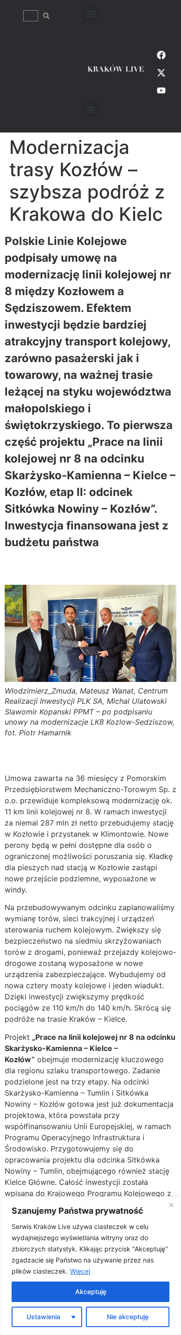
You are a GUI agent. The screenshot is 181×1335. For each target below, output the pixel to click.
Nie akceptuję (128, 1317)
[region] (90, 1266)
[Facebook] (161, 55)
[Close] (171, 1204)
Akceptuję (90, 1291)
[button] (90, 13)
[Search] (44, 15)
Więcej (80, 1271)
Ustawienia (43, 1317)
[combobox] (30, 15)
